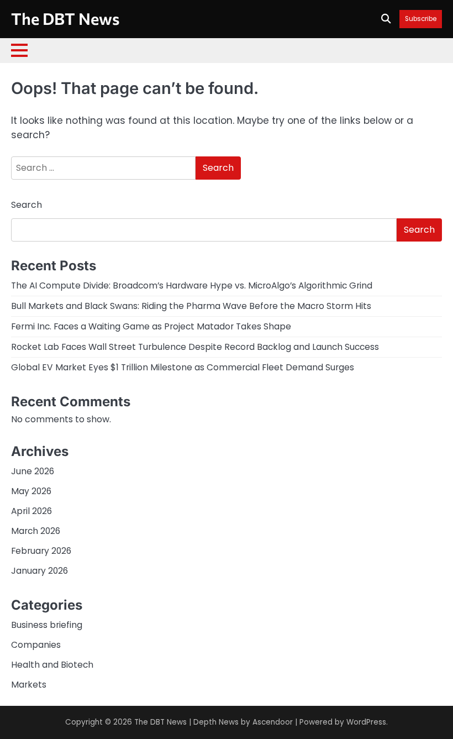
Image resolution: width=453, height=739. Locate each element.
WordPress (366, 722)
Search (26, 204)
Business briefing (46, 625)
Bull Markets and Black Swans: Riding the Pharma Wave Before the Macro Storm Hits (191, 306)
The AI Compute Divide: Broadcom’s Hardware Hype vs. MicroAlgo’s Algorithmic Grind (191, 285)
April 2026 (31, 511)
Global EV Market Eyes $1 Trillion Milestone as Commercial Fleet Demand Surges (182, 367)
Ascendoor (272, 722)
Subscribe (420, 19)
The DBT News (65, 18)
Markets (28, 684)
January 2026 (39, 570)
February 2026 (41, 551)
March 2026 (35, 531)
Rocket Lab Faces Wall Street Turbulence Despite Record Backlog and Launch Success (195, 347)
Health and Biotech (52, 664)
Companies (36, 645)
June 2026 (32, 471)
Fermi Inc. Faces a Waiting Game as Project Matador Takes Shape (151, 326)
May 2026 (31, 491)
